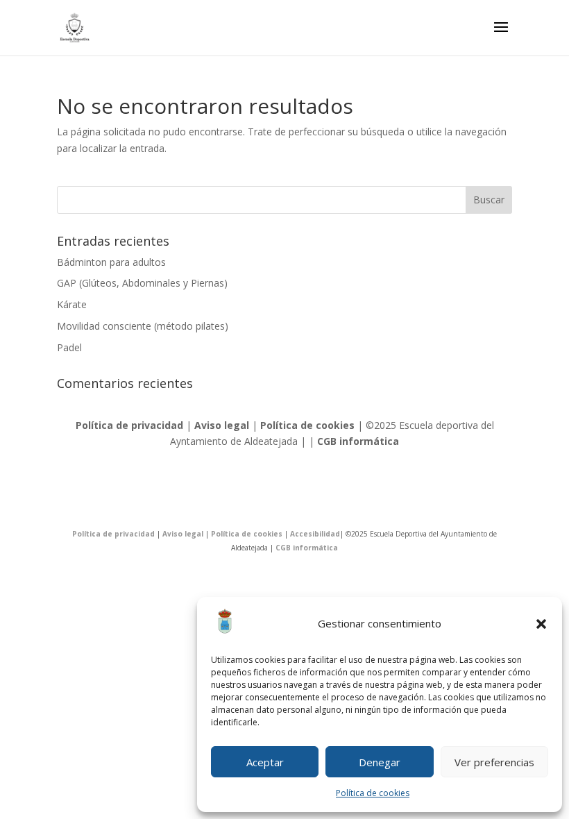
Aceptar (265, 762)
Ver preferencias (494, 762)
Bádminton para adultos (111, 262)
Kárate (72, 304)
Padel (69, 347)
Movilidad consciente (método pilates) (142, 325)
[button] (541, 624)
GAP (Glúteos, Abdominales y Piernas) (142, 282)
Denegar (379, 762)
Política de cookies (372, 793)
